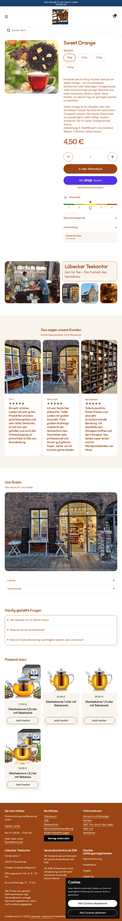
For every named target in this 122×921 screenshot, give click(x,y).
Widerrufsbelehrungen (56, 832)
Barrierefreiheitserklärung (58, 828)
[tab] (61, 581)
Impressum (50, 816)
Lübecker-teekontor (41, 916)
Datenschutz (51, 824)
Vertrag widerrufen (58, 838)
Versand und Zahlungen (96, 816)
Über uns (88, 828)
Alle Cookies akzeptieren (92, 903)
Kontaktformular (14, 842)
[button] (114, 16)
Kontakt (87, 820)
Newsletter (89, 832)
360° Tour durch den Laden (98, 824)
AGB (46, 820)
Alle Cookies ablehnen (93, 912)
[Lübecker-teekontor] (60, 16)
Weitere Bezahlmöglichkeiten (90, 187)
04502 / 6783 (12, 826)
